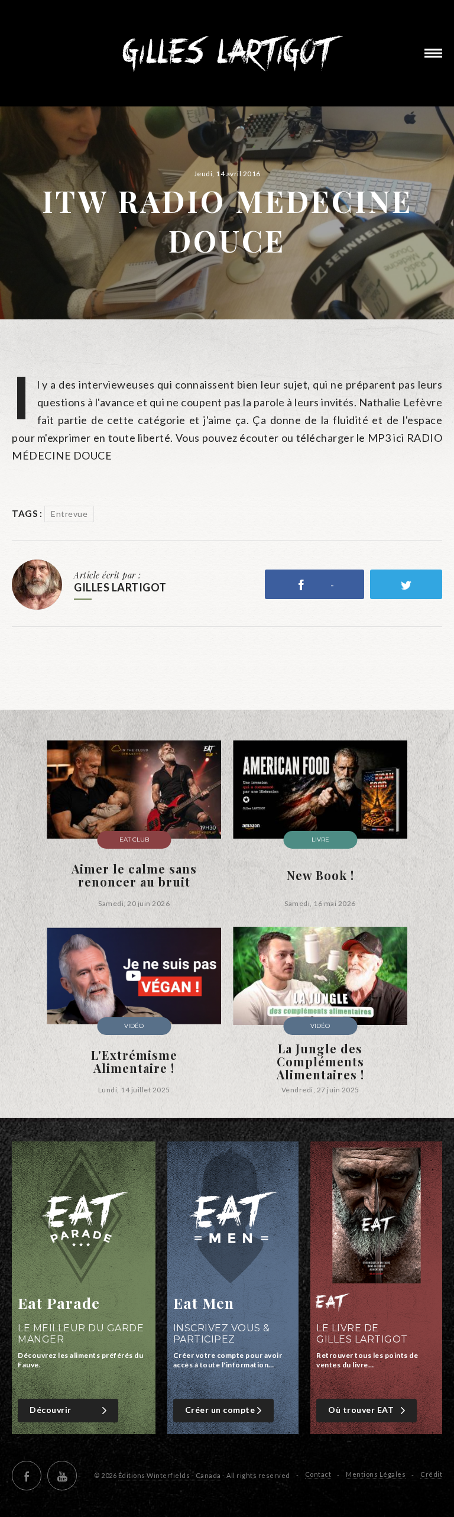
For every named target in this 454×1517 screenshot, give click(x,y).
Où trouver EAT (361, 1410)
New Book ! (320, 875)
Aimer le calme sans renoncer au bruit (134, 875)
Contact (318, 1474)
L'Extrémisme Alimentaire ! (134, 1062)
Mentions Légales (376, 1474)
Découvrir (51, 1410)
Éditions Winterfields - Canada (169, 1475)
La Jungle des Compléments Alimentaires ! (320, 1061)
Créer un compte (220, 1410)
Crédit (431, 1474)
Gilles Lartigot (227, 53)
